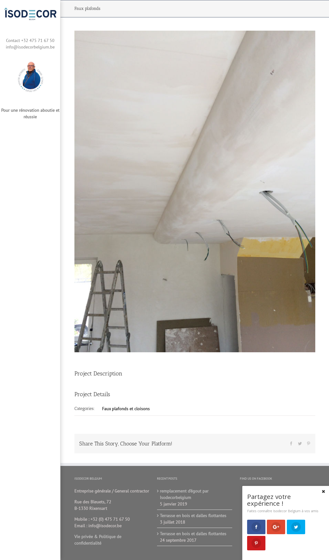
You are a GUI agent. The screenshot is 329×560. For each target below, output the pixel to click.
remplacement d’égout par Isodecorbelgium (184, 494)
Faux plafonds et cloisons (126, 408)
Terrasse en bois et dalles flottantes (193, 515)
